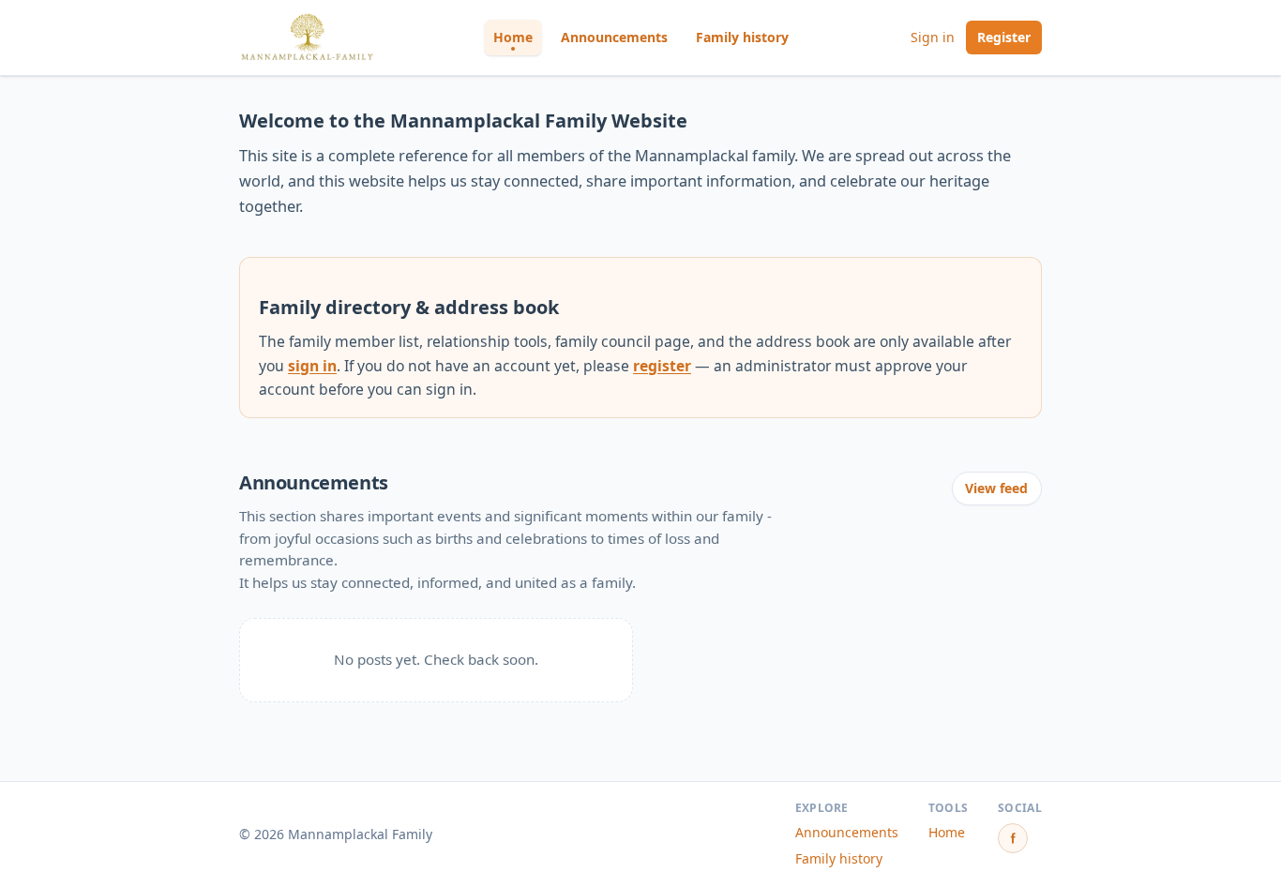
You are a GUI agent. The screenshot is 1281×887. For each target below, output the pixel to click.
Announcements (614, 37)
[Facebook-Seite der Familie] (1013, 838)
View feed (996, 488)
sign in (312, 365)
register (662, 365)
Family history (742, 37)
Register (1004, 37)
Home (513, 37)
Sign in (933, 37)
